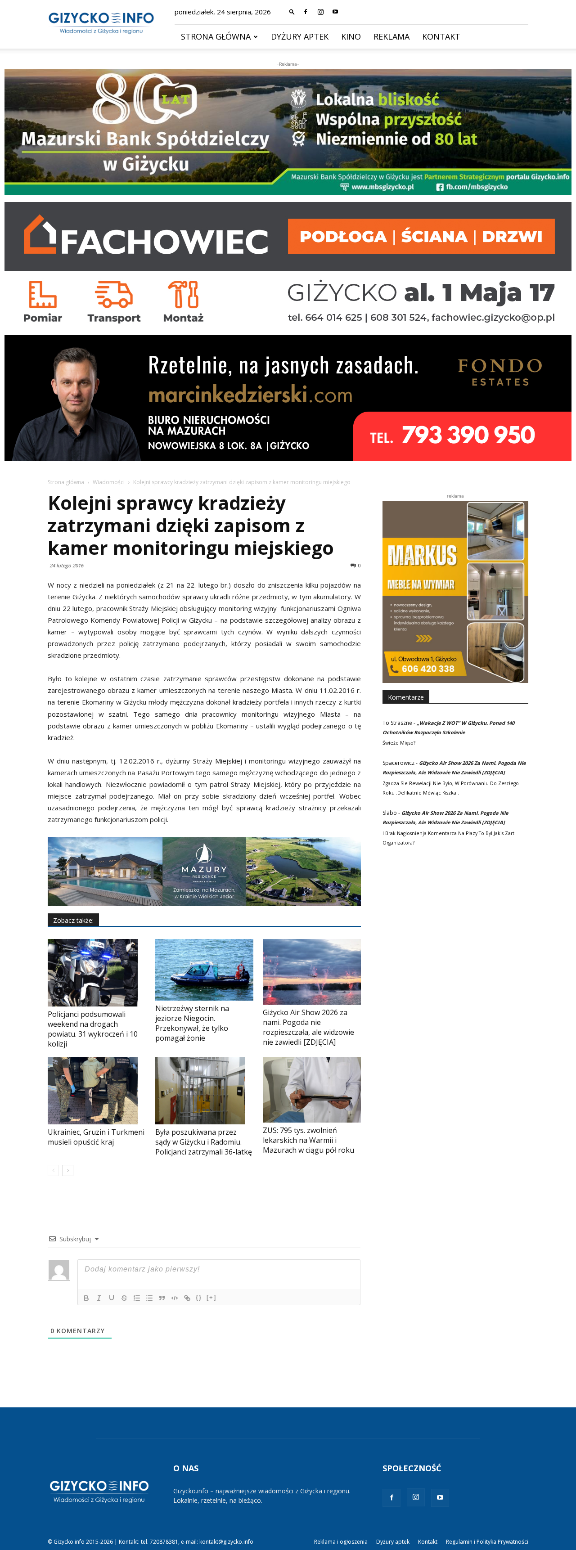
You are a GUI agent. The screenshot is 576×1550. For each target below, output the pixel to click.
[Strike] (124, 1298)
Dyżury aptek (299, 36)
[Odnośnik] (187, 1298)
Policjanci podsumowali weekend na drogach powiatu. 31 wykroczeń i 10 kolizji (93, 1029)
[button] (292, 11)
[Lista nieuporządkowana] (149, 1298)
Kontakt (441, 36)
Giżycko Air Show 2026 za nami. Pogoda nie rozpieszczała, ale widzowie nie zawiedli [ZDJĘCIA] (308, 1027)
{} (199, 1297)
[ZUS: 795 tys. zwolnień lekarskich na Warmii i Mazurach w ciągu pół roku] (312, 1089)
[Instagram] (320, 11)
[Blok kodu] (174, 1298)
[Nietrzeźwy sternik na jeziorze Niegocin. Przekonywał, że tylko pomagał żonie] (204, 969)
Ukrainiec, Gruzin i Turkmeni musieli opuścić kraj (96, 1137)
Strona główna (216, 36)
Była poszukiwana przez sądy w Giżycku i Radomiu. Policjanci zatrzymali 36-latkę (203, 1142)
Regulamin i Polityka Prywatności (487, 1542)
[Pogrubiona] (86, 1298)
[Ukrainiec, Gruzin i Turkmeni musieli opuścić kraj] (97, 1090)
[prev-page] (53, 1170)
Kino (351, 36)
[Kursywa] (99, 1298)
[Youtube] (335, 11)
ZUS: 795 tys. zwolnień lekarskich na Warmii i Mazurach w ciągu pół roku (308, 1140)
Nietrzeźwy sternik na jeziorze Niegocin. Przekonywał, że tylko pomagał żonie (192, 1023)
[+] (211, 1297)
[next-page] (67, 1170)
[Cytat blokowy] (162, 1298)
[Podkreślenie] (111, 1298)
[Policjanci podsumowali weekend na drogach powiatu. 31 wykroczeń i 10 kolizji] (97, 972)
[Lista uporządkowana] (136, 1298)
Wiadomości (109, 482)
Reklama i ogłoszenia (341, 1542)
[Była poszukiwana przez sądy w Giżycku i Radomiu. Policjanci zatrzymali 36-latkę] (204, 1090)
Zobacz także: (73, 920)
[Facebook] (305, 11)
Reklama (392, 36)
